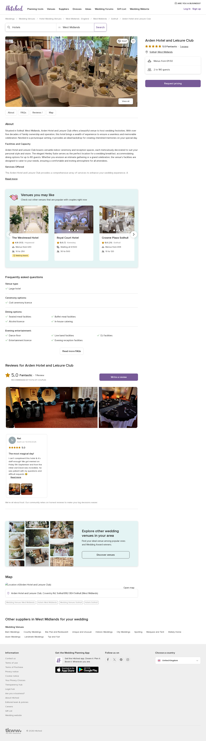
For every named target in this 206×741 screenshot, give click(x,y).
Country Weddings (32, 632)
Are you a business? (15, 693)
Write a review (119, 377)
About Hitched (12, 698)
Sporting (138, 632)
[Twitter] (114, 659)
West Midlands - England (78, 18)
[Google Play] (88, 672)
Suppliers (64, 9)
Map (51, 112)
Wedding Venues (27, 18)
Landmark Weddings (34, 636)
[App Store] (65, 672)
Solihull (115, 18)
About (11, 112)
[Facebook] (108, 659)
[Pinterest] (121, 659)
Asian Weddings (13, 636)
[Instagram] (127, 659)
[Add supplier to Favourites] (133, 41)
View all (125, 101)
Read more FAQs (71, 351)
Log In (187, 8)
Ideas (88, 9)
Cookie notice (12, 676)
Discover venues (106, 554)
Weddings (10, 18)
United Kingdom (170, 660)
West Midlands (100, 18)
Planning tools (35, 9)
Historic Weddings (104, 632)
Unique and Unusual (82, 632)
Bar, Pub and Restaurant (56, 632)
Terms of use (11, 663)
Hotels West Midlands (47, 602)
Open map (129, 587)
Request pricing (173, 83)
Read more (11, 178)
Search (100, 27)
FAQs (23, 112)
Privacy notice (12, 671)
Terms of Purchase (14, 667)
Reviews (38, 112)
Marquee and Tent (155, 632)
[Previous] (9, 234)
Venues (51, 9)
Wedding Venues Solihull (71, 602)
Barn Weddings (12, 632)
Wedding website (13, 715)
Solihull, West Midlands (161, 52)
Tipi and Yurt (54, 636)
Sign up (196, 8)
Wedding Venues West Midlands (20, 602)
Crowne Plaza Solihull (115, 237)
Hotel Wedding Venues (50, 18)
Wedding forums (104, 9)
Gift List (121, 9)
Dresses (77, 9)
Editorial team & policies (16, 702)
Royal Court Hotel (68, 237)
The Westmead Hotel (25, 237)
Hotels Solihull (91, 602)
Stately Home (174, 632)
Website (139, 9)
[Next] (133, 234)
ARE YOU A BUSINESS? (189, 3)
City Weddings (123, 632)
